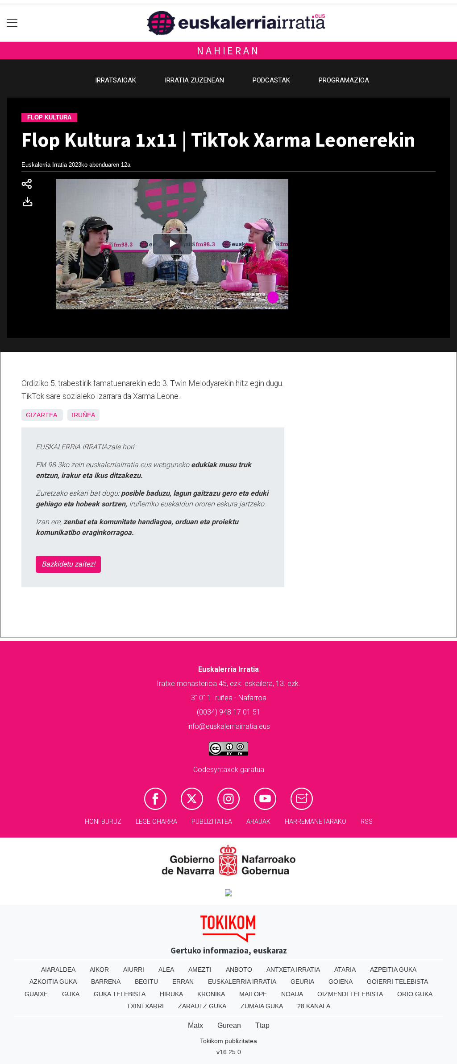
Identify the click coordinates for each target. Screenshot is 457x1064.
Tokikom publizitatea (228, 1040)
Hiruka (171, 994)
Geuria (302, 981)
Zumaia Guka (262, 1006)
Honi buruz (103, 822)
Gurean (229, 1025)
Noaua (292, 994)
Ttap (262, 1025)
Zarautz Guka (202, 1006)
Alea (166, 969)
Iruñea (83, 415)
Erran (183, 981)
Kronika (211, 994)
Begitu (146, 981)
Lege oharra (156, 822)
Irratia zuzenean (194, 80)
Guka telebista (119, 994)
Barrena (105, 981)
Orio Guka (414, 994)
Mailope (253, 994)
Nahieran (228, 51)
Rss (367, 822)
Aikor (99, 969)
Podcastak (271, 80)
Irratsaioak (115, 80)
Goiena (340, 981)
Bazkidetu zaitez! (68, 564)
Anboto (239, 969)
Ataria (345, 969)
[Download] (30, 203)
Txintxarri (145, 1006)
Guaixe (36, 994)
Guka (70, 994)
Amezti (200, 969)
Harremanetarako (315, 822)
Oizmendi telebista (350, 994)
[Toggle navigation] (12, 23)
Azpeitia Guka (393, 969)
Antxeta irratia (293, 969)
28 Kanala (313, 1006)
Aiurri (133, 969)
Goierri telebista (397, 981)
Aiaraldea (58, 969)
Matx (195, 1025)
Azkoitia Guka (53, 981)
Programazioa (344, 80)
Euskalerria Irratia (242, 981)
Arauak (258, 822)
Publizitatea (211, 822)
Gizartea (41, 415)
